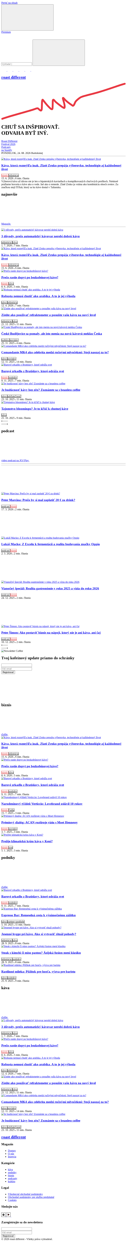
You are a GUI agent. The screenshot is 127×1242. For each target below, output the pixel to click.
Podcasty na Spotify (6, 148)
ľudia (11, 810)
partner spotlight (15, 921)
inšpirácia (14, 175)
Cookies (12, 1200)
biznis (4, 175)
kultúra (5, 340)
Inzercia (12, 1156)
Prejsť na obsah (9, 2)
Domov (12, 1150)
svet (11, 847)
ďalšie (4, 734)
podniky (13, 377)
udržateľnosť (14, 396)
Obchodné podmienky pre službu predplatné (31, 1197)
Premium (6, 32)
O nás (11, 1153)
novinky (14, 340)
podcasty (12, 1178)
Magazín (6, 223)
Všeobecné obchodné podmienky (25, 1194)
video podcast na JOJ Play (15, 460)
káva (14, 242)
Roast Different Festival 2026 (9, 143)
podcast (5, 506)
